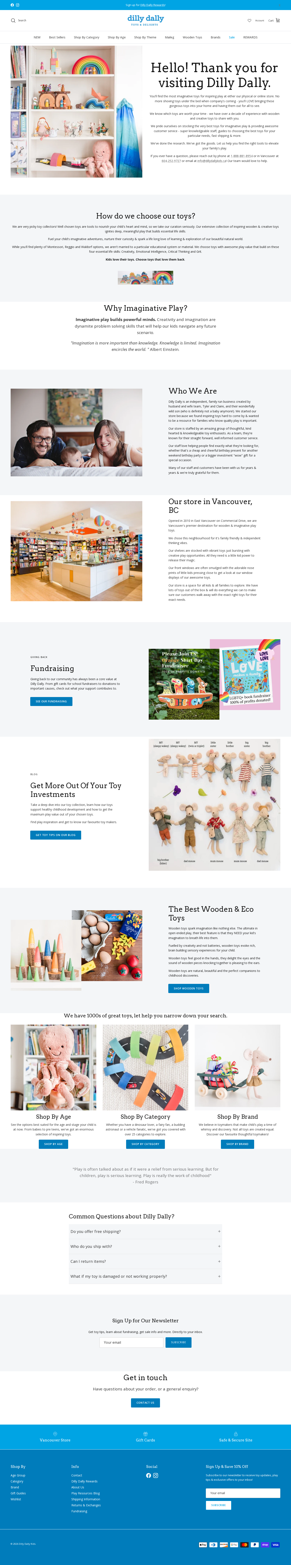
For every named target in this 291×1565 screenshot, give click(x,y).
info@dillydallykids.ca (211, 161)
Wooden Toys (192, 37)
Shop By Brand (237, 1144)
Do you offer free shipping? (96, 1231)
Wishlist (16, 1499)
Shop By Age (117, 37)
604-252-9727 (171, 161)
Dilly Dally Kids (27, 1543)
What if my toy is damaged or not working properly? (119, 1276)
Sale (232, 37)
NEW (37, 37)
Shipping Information (85, 1499)
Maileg (169, 37)
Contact (76, 1475)
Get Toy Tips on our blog (56, 835)
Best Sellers (57, 37)
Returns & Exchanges (86, 1505)
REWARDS (250, 37)
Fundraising (79, 1511)
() (279, 5)
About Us (77, 1487)
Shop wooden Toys (189, 988)
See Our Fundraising (51, 701)
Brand (15, 1487)
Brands (215, 37)
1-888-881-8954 (242, 156)
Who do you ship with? (91, 1246)
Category (17, 1481)
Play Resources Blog (85, 1493)
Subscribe (178, 1342)
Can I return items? (88, 1261)
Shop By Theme (145, 37)
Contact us (146, 1403)
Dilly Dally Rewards (84, 1481)
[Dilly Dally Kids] (145, 20)
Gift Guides (18, 1493)
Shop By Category (86, 37)
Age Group (18, 1475)
